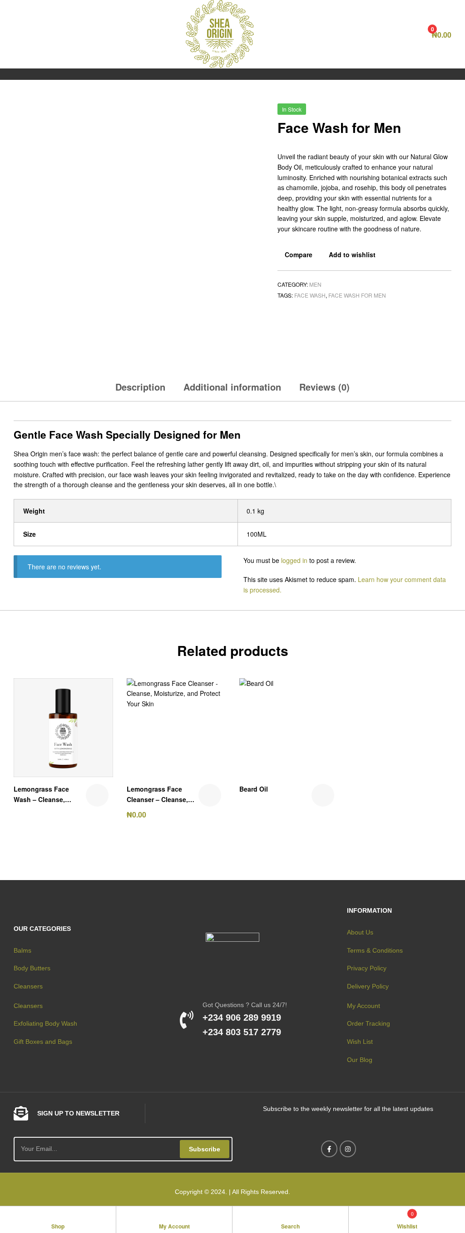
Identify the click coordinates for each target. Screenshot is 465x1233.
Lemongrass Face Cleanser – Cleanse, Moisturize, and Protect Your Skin (162, 794)
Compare (298, 254)
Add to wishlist (352, 254)
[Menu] (17, 34)
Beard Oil (253, 788)
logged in (294, 560)
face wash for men (357, 295)
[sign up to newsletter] (21, 1113)
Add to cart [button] (209, 795)
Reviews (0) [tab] (324, 386)
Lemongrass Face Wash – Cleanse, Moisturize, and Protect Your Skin (49, 794)
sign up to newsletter (78, 1113)
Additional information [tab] (232, 386)
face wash (310, 295)
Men (315, 284)
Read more (97, 795)
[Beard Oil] (435, 112)
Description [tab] (140, 386)
